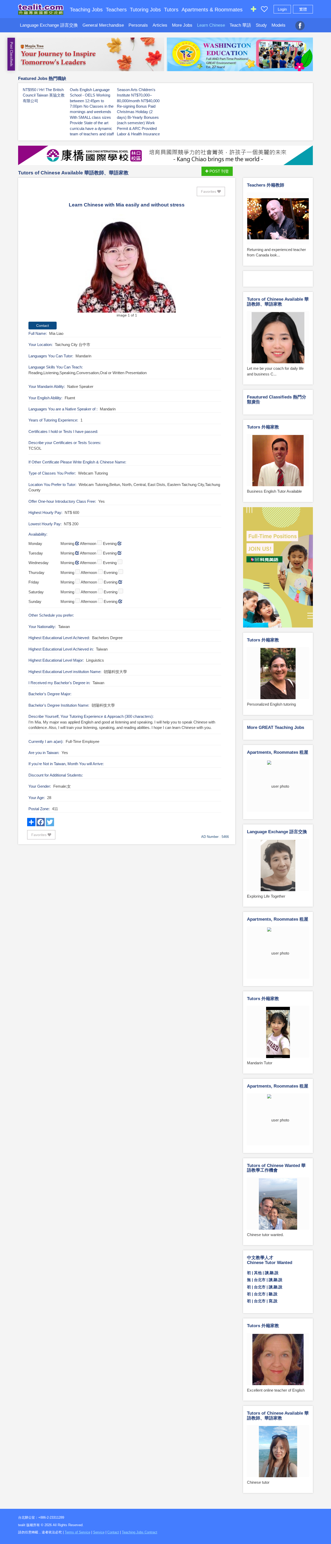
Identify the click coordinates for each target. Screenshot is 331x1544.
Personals (138, 25)
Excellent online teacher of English (276, 1390)
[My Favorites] (264, 10)
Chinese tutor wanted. (265, 1234)
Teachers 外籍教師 (265, 185)
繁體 (303, 9)
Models (278, 25)
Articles (160, 25)
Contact (113, 1532)
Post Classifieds (11, 54)
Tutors (171, 9)
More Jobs (182, 25)
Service (98, 1532)
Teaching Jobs (86, 9)
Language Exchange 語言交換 (49, 25)
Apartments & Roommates (212, 9)
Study (261, 25)
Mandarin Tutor (259, 1063)
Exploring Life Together (266, 896)
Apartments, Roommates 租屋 (277, 752)
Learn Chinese (211, 25)
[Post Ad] (253, 10)
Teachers (116, 9)
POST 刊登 (218, 171)
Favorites (209, 191)
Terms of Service (77, 1532)
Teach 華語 (240, 25)
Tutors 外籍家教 (263, 427)
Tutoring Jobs (145, 9)
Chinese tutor (258, 1482)
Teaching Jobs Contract (139, 1532)
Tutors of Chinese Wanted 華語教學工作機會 (276, 1168)
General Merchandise (103, 25)
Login (282, 9)
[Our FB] (300, 23)
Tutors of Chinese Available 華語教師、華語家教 (73, 172)
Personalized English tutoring (271, 704)
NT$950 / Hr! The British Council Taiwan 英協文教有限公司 (44, 95)
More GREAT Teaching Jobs (275, 727)
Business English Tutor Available (274, 491)
